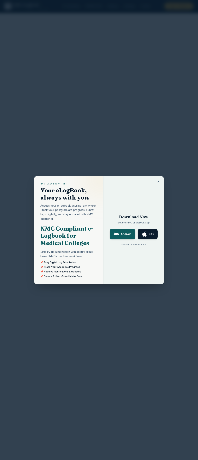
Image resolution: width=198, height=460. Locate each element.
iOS (151, 234)
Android (126, 234)
